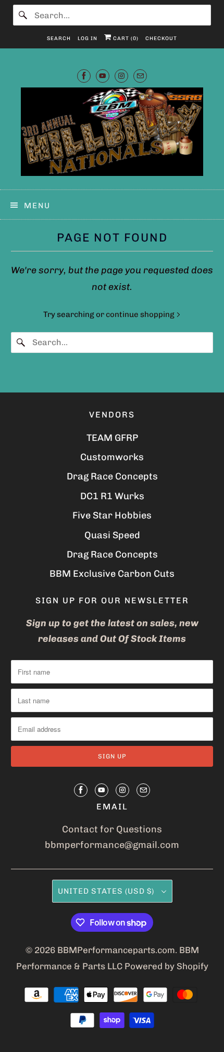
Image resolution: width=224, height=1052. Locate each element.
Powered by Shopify (166, 966)
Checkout (161, 38)
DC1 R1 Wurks (112, 496)
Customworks (112, 457)
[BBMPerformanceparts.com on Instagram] (121, 75)
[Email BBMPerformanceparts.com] (140, 75)
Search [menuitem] (59, 38)
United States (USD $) (107, 891)
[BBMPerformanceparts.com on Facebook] (84, 75)
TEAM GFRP (112, 437)
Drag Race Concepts (112, 476)
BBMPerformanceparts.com (116, 950)
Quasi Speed (112, 535)
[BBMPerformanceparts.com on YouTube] (102, 75)
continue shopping (141, 314)
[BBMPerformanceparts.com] (112, 134)
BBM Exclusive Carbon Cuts (112, 573)
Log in (87, 38)
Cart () (125, 38)
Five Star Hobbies (112, 515)
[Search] (23, 15)
